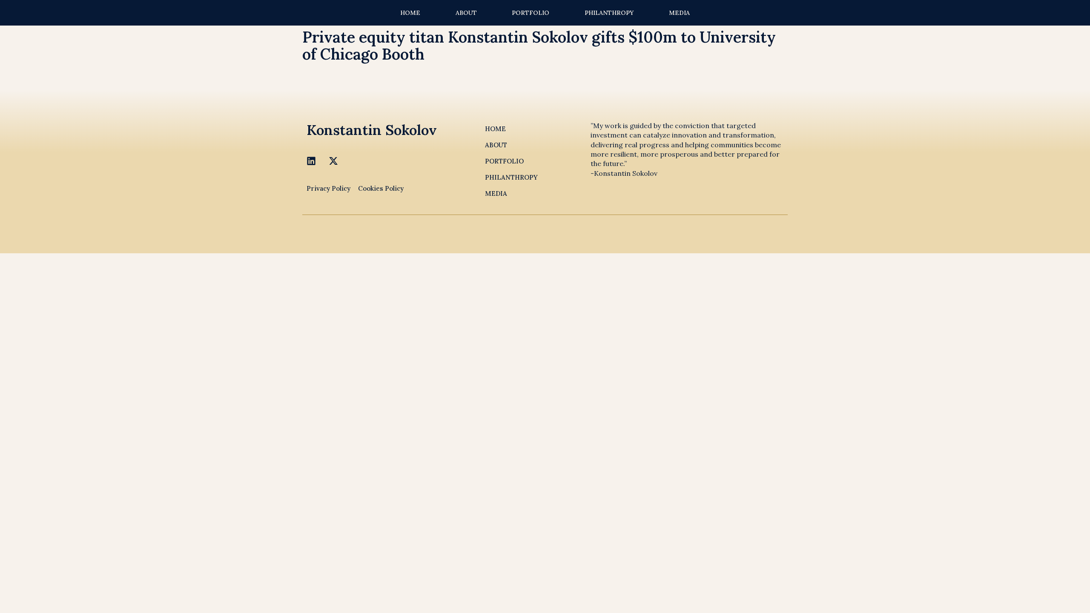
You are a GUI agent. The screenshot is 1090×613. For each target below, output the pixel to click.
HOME (410, 13)
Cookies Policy (381, 188)
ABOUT (466, 13)
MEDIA (679, 13)
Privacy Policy (328, 188)
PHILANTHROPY (609, 13)
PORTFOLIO (530, 13)
